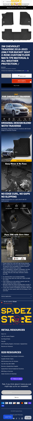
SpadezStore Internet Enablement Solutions (12, 368)
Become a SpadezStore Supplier (9, 366)
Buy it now (16, 85)
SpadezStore (18, 411)
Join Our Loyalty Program (7, 336)
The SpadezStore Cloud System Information (12, 356)
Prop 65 (3, 341)
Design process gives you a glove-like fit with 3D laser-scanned (13, 200)
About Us (3, 334)
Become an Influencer (7, 346)
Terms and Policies (16, 415)
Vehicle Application (6, 296)
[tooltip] (30, 82)
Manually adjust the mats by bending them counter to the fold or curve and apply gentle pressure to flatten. (17, 285)
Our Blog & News (5, 339)
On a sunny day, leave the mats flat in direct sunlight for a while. (16, 279)
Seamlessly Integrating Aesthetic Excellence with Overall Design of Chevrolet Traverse (16, 129)
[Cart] (31, 3)
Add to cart (23, 76)
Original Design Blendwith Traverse (16, 124)
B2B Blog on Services (7, 371)
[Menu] (2, 3)
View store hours (8, 303)
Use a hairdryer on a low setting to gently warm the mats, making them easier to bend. (16, 282)
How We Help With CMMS (8, 363)
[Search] (5, 3)
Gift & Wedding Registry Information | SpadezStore (14, 344)
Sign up (16, 397)
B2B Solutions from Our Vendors (9, 361)
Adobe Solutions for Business (8, 374)
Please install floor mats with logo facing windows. (16, 263)
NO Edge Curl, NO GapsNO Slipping (15, 195)
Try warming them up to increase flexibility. (14, 276)
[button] (22, 81)
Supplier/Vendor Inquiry (7, 359)
